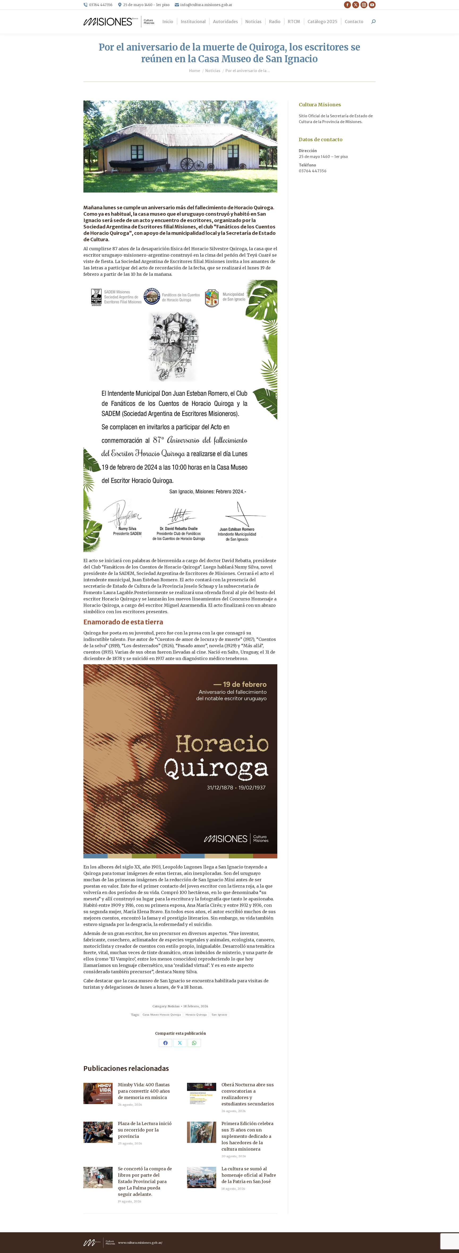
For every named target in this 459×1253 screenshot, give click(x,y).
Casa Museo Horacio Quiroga (162, 1014)
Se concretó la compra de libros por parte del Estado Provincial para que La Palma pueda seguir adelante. (145, 1181)
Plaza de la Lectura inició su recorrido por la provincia (145, 1130)
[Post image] (98, 1093)
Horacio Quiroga (196, 1014)
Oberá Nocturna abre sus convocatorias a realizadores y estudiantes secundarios (248, 1094)
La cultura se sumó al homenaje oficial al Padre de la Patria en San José (249, 1175)
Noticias (174, 1006)
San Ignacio (219, 1014)
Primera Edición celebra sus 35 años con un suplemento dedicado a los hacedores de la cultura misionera (247, 1136)
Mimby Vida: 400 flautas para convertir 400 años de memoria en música (144, 1091)
